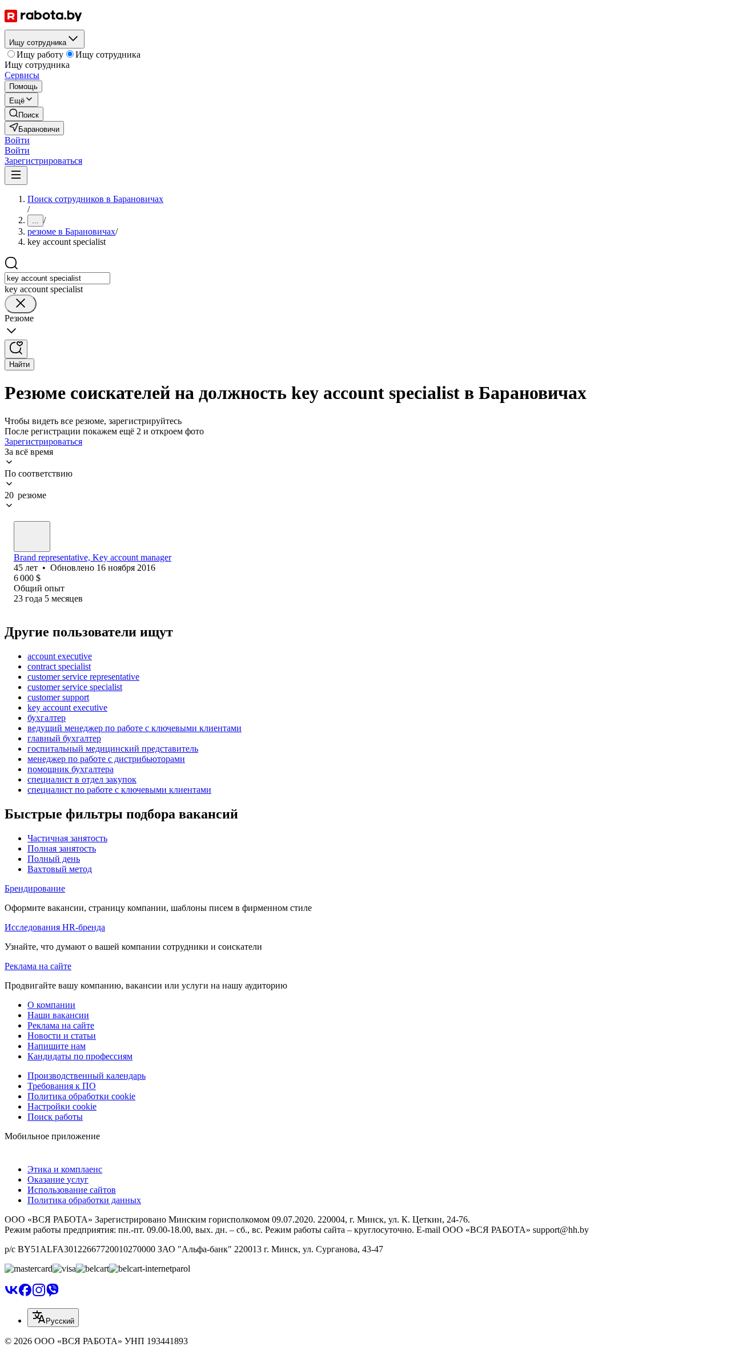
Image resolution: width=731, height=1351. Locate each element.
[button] (17, 140)
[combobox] (57, 278)
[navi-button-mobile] (16, 175)
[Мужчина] (32, 536)
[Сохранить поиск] (16, 349)
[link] (24, 114)
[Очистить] (21, 304)
